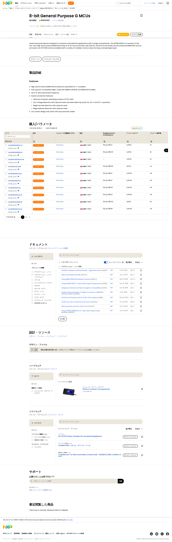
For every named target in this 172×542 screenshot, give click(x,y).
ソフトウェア (62, 336)
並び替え (129, 262)
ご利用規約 (14, 539)
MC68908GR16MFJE (15, 152)
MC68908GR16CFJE (15, 145)
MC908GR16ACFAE (15, 174)
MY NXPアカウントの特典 (75, 533)
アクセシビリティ (29, 539)
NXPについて (7, 533)
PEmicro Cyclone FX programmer (96, 389)
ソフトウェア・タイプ (55, 415)
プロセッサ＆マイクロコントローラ (26, 8)
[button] (161, 3)
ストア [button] (71, 3)
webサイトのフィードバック (42, 539)
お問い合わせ (60, 533)
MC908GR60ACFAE (15, 209)
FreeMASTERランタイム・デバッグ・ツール (74, 445)
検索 (120, 481)
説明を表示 (8, 141)
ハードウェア (50, 336)
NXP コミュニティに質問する (39, 490)
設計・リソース (61, 34)
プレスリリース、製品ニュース (44, 533)
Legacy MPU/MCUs (46, 8)
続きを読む (69, 520)
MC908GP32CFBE (14, 167)
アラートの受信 (57, 20)
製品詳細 (38, 34)
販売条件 (20, 539)
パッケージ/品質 (136, 34)
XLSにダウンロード (137, 128)
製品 (11, 8)
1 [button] (22, 217)
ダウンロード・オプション (130, 437)
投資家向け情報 (27, 533)
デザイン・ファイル (36, 336)
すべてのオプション (38, 145)
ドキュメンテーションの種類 (57, 248)
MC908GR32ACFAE (15, 195)
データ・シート (12, 148)
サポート (74, 34)
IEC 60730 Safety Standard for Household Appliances (80, 436)
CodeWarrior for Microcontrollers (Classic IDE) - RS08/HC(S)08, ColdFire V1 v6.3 (89, 455)
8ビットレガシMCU (61, 8)
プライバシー (6, 539)
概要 (30, 34)
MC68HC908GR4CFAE (16, 160)
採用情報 (17, 533)
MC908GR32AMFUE (15, 202)
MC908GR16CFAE (14, 181)
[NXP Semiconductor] (7, 3)
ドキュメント (48, 34)
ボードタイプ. (52, 369)
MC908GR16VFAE (14, 188)
